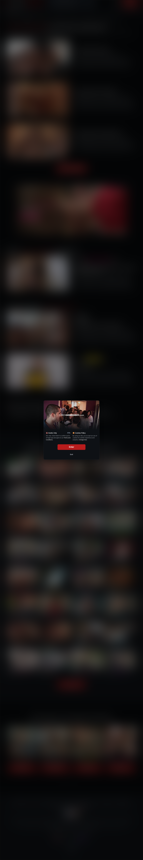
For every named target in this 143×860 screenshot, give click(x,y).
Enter (71, 447)
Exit (71, 454)
